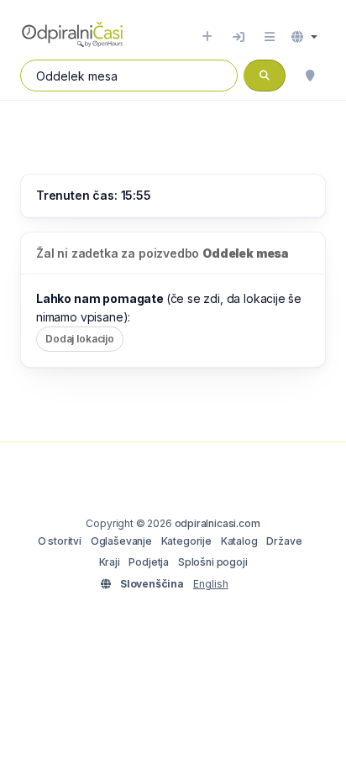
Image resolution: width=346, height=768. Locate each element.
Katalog (239, 541)
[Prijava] (238, 37)
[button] (304, 37)
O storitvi (59, 541)
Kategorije (186, 541)
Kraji (109, 562)
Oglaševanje (121, 541)
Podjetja (148, 562)
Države (283, 541)
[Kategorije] (269, 37)
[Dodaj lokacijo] (207, 37)
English (210, 583)
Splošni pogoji (213, 562)
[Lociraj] (310, 75)
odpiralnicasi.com (217, 523)
